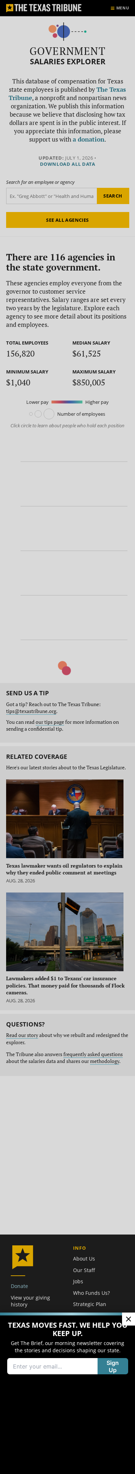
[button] (67, 737)
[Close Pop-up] (128, 1319)
